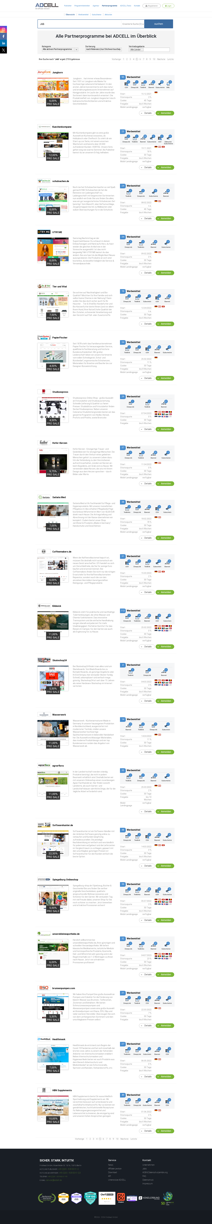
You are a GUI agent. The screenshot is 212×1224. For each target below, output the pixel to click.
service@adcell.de (54, 1180)
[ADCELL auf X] (3, 50)
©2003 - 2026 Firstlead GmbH (106, 1217)
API (109, 1176)
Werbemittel (83, 15)
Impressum (147, 1183)
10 (154, 59)
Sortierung (90, 46)
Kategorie (46, 46)
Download (112, 1172)
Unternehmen (148, 1165)
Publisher (68, 5)
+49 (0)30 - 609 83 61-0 (68, 1169)
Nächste (161, 59)
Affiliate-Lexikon (115, 1169)
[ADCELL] (107, 1198)
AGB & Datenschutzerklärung (155, 1172)
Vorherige (116, 59)
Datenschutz (147, 1180)
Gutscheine (96, 15)
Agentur (96, 5)
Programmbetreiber (82, 5)
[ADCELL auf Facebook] (3, 36)
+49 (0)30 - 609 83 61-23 (70, 1173)
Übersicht (70, 15)
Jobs (144, 1169)
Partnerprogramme (109, 5)
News (110, 1165)
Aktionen (108, 15)
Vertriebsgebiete (137, 46)
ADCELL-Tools (125, 5)
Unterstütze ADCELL (117, 1180)
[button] (158, 23)
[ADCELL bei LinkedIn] (3, 43)
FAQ (144, 1176)
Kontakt (137, 5)
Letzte (170, 59)
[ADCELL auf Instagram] (3, 29)
